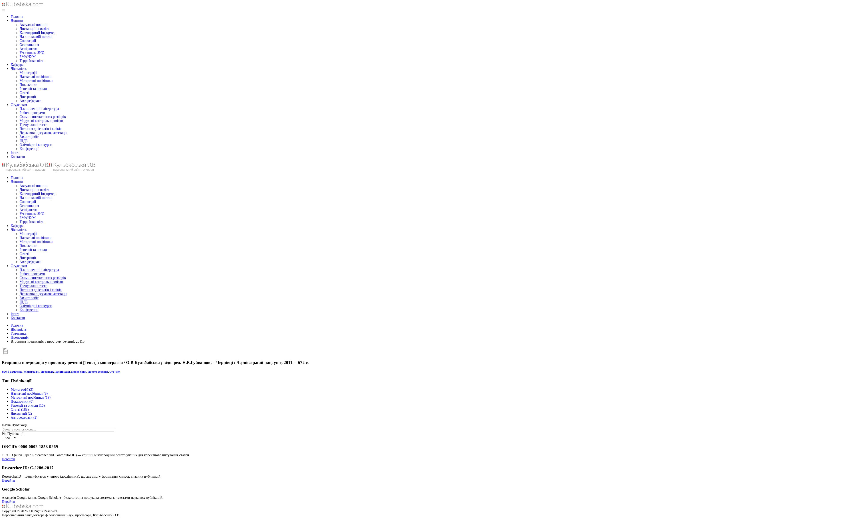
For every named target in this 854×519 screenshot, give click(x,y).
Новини (17, 20)
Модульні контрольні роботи (41, 121)
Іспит (15, 153)
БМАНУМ (28, 57)
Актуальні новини (34, 24)
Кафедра (17, 65)
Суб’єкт (114, 371)
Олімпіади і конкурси (36, 145)
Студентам (19, 105)
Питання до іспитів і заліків (41, 129)
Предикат (47, 371)
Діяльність (18, 69)
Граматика (18, 333)
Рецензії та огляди (33, 89)
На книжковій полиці (36, 36)
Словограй (28, 40)
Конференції (29, 149)
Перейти (8, 459)
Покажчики (28, 85)
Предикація (62, 371)
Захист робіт (29, 137)
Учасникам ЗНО (32, 53)
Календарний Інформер (37, 32)
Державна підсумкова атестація (43, 133)
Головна (17, 16)
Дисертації (28, 97)
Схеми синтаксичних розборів (43, 117)
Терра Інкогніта (31, 61)
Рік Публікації (12, 434)
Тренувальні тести (33, 125)
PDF (5, 371)
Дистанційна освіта (34, 28)
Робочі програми (32, 113)
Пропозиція (19, 337)
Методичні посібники (36, 81)
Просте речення (98, 371)
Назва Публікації (15, 425)
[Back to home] (22, 5)
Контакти (18, 157)
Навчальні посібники (36, 77)
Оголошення (29, 44)
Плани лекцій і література (39, 109)
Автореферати (30, 101)
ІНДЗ (24, 141)
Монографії (28, 73)
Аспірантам (28, 48)
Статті (24, 93)
